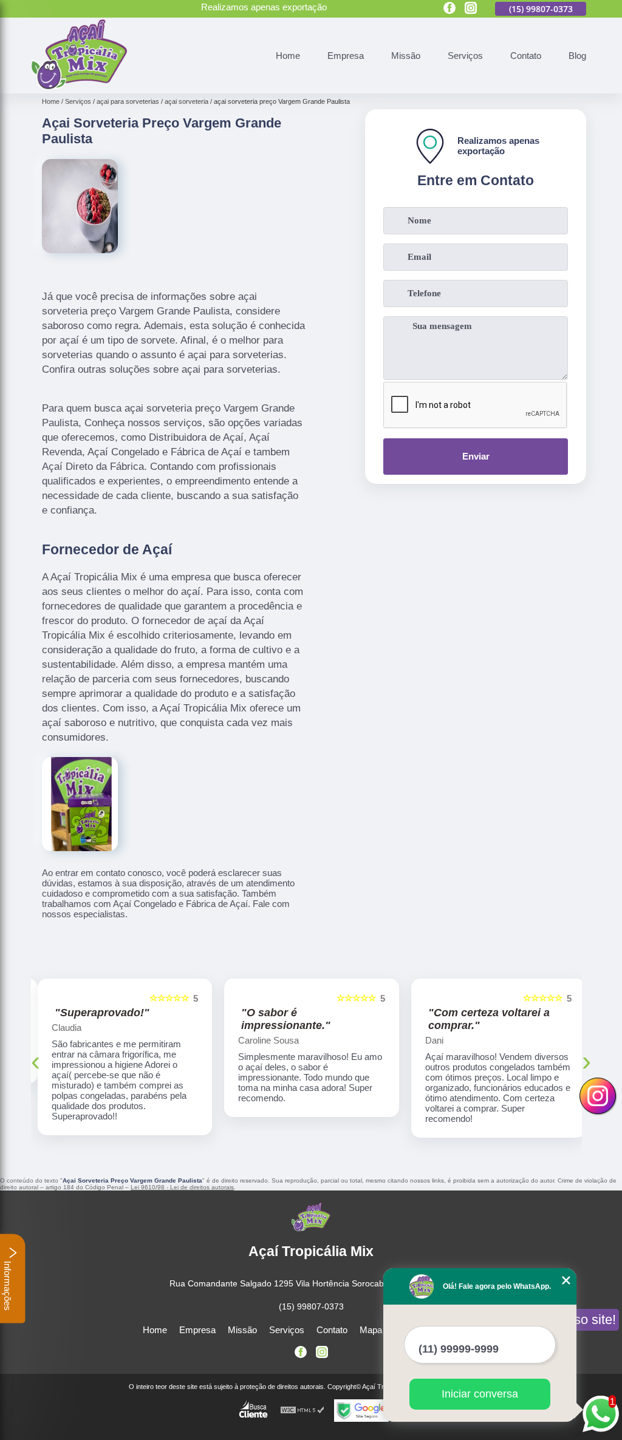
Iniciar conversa (480, 1394)
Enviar (476, 456)
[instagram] (471, 9)
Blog (577, 55)
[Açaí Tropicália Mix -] (79, 86)
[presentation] (35, 1061)
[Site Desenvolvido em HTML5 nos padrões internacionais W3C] (302, 1410)
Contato (525, 55)
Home (288, 55)
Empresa (345, 55)
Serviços (465, 55)
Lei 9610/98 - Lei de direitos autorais (182, 1187)
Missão (405, 55)
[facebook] (449, 9)
